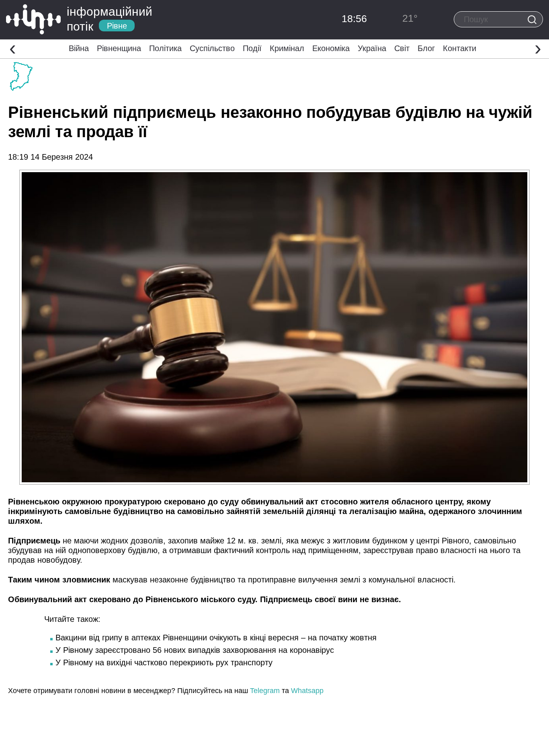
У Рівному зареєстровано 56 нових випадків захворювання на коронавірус (194, 650)
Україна (372, 48)
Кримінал (287, 48)
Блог (426, 48)
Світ (402, 48)
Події (252, 48)
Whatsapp (307, 691)
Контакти (459, 48)
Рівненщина (119, 48)
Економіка (331, 48)
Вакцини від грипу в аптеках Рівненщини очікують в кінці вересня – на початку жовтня (216, 637)
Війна (79, 48)
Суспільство (212, 48)
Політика (165, 48)
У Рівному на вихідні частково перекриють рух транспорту (163, 662)
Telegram (265, 691)
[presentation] (12, 48)
